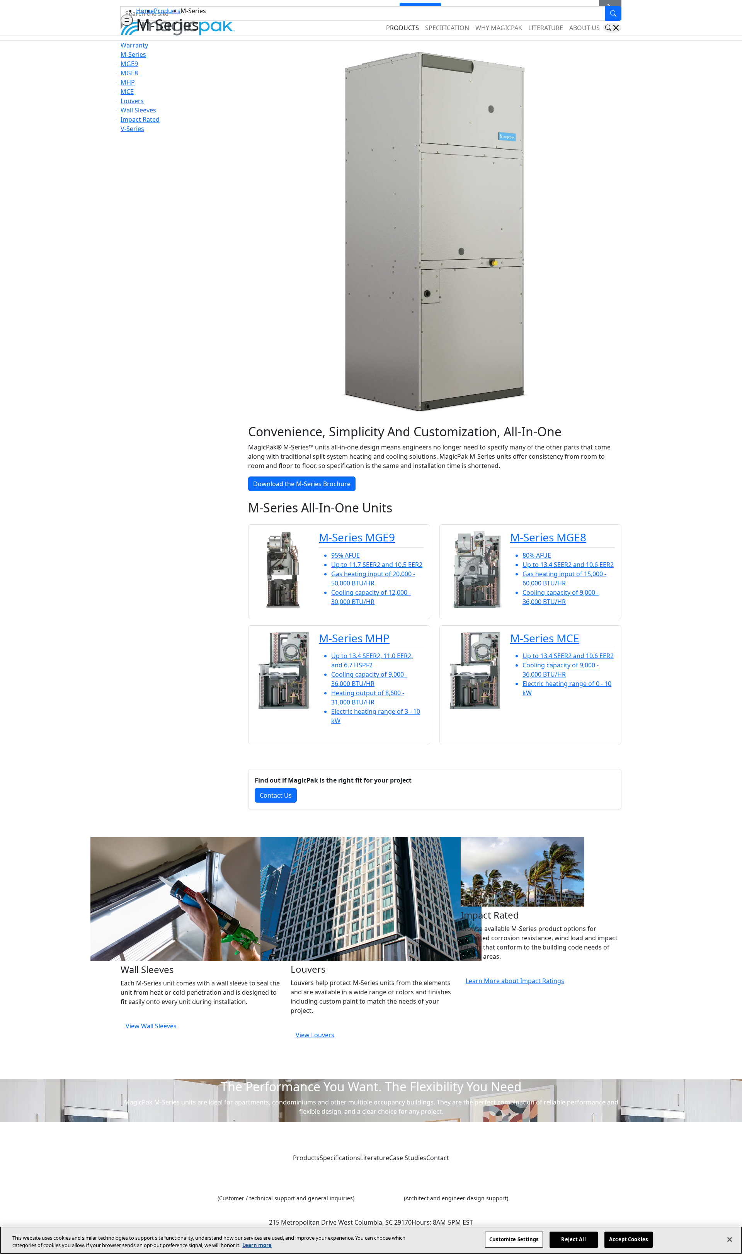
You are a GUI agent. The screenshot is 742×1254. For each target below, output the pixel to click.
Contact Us (276, 795)
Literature (374, 1158)
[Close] (729, 1239)
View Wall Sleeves (151, 1026)
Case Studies (407, 1158)
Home (145, 11)
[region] (371, 1240)
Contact (437, 1158)
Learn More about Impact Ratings (515, 981)
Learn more (257, 1245)
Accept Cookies (628, 1239)
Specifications (340, 1158)
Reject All (573, 1239)
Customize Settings (513, 1239)
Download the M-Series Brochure (302, 484)
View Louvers (315, 1035)
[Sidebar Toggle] (127, 20)
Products (167, 11)
